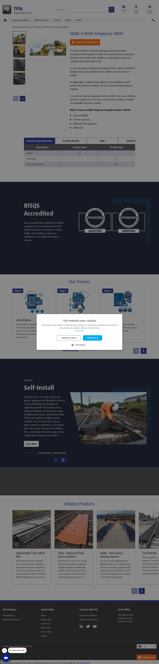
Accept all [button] (92, 338)
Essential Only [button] (69, 338)
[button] (79, 345)
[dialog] (79, 332)
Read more (79, 331)
